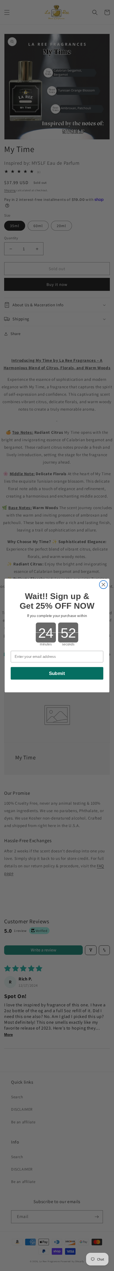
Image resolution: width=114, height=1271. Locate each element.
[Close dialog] (103, 585)
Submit (57, 673)
